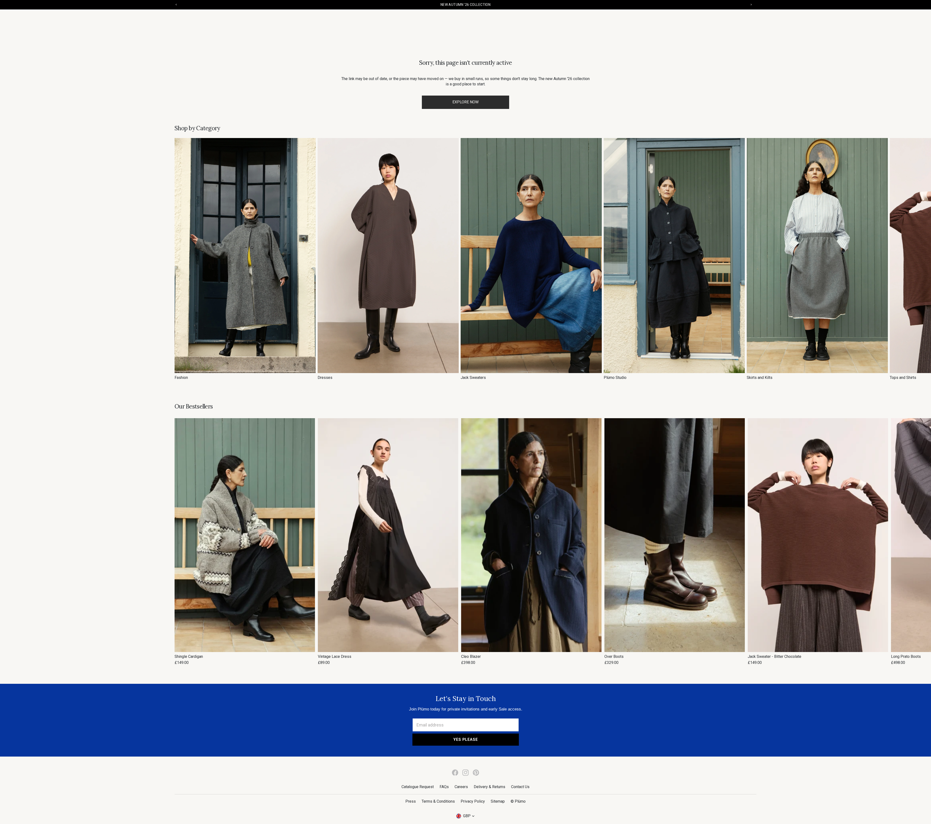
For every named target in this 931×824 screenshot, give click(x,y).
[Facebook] (455, 772)
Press (410, 801)
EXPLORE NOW (465, 102)
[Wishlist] (743, 22)
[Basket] (751, 22)
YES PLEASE (465, 739)
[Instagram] (465, 772)
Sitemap (498, 801)
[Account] (735, 22)
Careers (461, 786)
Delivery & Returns (489, 786)
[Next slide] (751, 259)
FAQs (444, 786)
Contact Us (520, 786)
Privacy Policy (473, 801)
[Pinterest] (476, 772)
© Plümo (518, 801)
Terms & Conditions (438, 801)
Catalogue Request (417, 786)
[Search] (725, 22)
